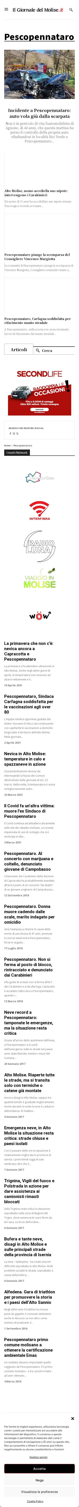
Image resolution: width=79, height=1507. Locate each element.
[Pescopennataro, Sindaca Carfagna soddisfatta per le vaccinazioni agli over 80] (66, 702)
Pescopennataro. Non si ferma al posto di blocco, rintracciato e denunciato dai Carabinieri (28, 967)
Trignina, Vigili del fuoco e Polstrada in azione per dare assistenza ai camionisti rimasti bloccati (29, 1191)
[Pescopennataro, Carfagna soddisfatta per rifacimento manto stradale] (39, 299)
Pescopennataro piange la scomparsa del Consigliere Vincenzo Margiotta (37, 256)
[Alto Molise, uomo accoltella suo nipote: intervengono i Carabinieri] (39, 171)
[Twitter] (17, 433)
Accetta (39, 1469)
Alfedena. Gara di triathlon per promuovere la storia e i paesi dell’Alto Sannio (29, 1297)
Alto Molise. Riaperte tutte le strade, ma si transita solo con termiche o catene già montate (29, 1082)
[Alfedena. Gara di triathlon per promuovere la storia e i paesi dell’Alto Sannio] (66, 1298)
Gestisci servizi (38, 1457)
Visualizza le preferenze (39, 1492)
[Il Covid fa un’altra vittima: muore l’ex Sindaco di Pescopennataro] (66, 812)
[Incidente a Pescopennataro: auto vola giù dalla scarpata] (39, 74)
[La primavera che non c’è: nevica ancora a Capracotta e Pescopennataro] (66, 650)
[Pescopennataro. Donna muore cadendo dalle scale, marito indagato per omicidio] (66, 913)
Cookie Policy (35, 1501)
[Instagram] (14, 433)
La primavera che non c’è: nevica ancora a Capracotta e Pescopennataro (28, 651)
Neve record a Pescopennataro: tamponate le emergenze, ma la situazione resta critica (28, 1023)
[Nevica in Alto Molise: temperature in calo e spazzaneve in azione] (66, 760)
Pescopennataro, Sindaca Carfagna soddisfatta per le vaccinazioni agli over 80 (29, 704)
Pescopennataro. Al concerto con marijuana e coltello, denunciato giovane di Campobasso (28, 861)
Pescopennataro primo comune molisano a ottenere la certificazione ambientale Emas (28, 1347)
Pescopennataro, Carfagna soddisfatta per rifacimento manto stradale (37, 321)
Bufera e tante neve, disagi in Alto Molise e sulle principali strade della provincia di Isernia (27, 1246)
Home (7, 445)
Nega (40, 1480)
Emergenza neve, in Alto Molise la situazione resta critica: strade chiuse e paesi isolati (29, 1135)
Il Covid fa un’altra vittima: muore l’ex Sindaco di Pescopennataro (29, 811)
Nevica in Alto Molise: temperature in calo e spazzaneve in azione (25, 759)
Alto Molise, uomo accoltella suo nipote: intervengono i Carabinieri (36, 193)
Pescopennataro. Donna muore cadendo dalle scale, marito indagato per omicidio (29, 914)
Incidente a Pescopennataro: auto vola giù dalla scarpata (39, 113)
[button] (73, 1418)
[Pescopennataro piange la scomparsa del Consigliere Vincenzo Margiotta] (39, 235)
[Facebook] (10, 433)
